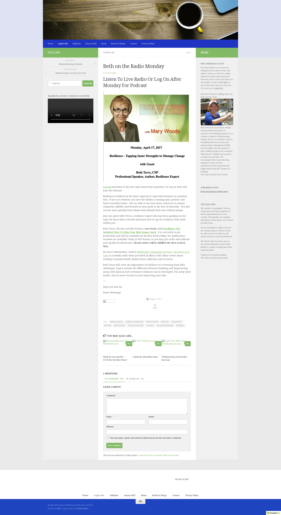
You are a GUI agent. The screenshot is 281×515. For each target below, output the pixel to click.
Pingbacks (136, 379)
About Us (219, 88)
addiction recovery (116, 322)
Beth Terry (111, 73)
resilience (150, 325)
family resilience (152, 322)
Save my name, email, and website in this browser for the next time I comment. (145, 438)
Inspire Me (63, 44)
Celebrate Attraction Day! (145, 357)
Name (109, 417)
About (103, 44)
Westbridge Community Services (154, 252)
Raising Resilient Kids (136, 325)
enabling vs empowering (134, 322)
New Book (107, 325)
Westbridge (180, 325)
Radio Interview (119, 325)
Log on (107, 187)
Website (110, 427)
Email (152, 417)
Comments (115, 379)
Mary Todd (164, 322)
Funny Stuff (90, 44)
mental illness (177, 322)
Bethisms (77, 44)
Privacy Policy (148, 44)
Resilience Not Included (165, 325)
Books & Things (118, 44)
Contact (133, 44)
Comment (111, 396)
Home (50, 44)
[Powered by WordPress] (59, 508)
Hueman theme (82, 508)
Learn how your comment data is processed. (158, 455)
